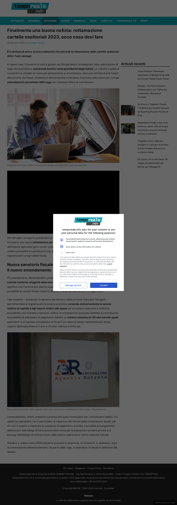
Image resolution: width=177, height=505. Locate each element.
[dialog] (88, 252)
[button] (88, 253)
